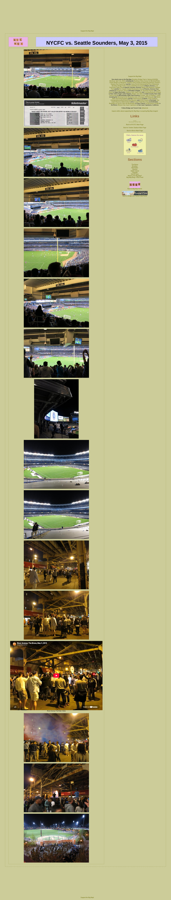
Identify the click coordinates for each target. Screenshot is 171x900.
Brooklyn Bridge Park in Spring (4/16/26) (145, 79)
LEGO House (144, 100)
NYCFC (134, 120)
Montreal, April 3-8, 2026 (117, 81)
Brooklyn (135, 166)
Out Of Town (135, 174)
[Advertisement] (87, 14)
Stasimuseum (137, 98)
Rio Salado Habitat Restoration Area (130, 89)
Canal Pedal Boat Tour (141, 102)
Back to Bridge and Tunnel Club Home (135, 196)
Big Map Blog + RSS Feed (134, 177)
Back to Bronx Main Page (135, 130)
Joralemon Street (122, 90)
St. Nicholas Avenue (147, 90)
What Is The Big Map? (135, 175)
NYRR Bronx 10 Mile (152, 103)
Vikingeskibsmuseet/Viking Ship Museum (124, 100)
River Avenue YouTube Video (135, 121)
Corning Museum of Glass (152, 92)
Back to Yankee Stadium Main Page (134, 127)
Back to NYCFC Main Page (134, 124)
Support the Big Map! (87, 31)
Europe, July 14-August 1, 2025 (150, 95)
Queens (134, 169)
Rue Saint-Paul (121, 84)
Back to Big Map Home (135, 188)
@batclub (145, 108)
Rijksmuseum (125, 102)
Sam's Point (113, 95)
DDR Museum (149, 97)
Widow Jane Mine (137, 94)
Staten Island (135, 171)
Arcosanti (140, 86)
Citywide (135, 172)
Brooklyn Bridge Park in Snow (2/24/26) (124, 86)
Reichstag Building (122, 98)
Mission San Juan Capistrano (127, 105)
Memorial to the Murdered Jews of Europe (131, 97)
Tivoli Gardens (152, 98)
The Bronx (135, 164)
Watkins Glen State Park (133, 92)
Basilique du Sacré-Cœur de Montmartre (122, 103)
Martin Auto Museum (148, 87)
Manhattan (134, 167)
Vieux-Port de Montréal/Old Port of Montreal (145, 84)
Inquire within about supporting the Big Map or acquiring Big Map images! (135, 111)
